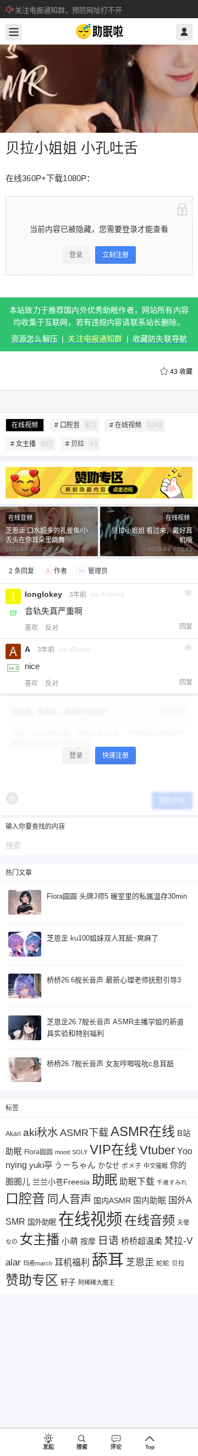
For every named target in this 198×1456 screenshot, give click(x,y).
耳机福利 (72, 1262)
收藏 (181, 372)
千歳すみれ (172, 1182)
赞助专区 (32, 1280)
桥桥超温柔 (141, 1241)
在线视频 (25, 425)
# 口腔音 (75, 425)
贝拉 (178, 1263)
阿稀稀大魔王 (96, 1282)
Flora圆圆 (38, 1152)
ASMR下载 (84, 1132)
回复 (186, 626)
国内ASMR (112, 1200)
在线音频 (20, 517)
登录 (75, 255)
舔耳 (108, 1260)
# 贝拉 (81, 444)
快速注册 (115, 755)
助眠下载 (137, 1181)
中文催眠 (156, 1165)
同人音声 (69, 1199)
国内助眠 (149, 1200)
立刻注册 (115, 255)
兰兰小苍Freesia (61, 1181)
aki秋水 (40, 1132)
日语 (108, 1240)
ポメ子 (131, 1165)
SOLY (79, 1152)
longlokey (43, 594)
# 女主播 (31, 444)
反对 (51, 627)
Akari (13, 1133)
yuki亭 (40, 1165)
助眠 (104, 1180)
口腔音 (25, 1198)
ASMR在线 (143, 1131)
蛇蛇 (162, 1263)
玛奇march (37, 1263)
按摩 (88, 1241)
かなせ (108, 1165)
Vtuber (157, 1150)
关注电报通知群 (95, 338)
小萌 (70, 1241)
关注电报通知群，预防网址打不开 (68, 10)
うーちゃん (75, 1165)
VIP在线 (114, 1150)
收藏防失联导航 (160, 338)
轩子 (68, 1282)
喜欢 (31, 627)
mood (62, 1152)
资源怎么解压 (34, 338)
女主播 (39, 1239)
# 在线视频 (135, 425)
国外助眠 (42, 1222)
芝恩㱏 (140, 1262)
